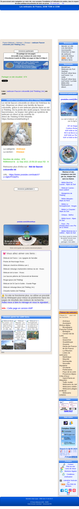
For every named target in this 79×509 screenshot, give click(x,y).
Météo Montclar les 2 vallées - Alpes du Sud (68, 232)
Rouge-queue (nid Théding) (13, 280)
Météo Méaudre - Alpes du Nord (66, 200)
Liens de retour (67, 56)
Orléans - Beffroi (67, 215)
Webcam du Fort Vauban (68, 70)
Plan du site (70, 466)
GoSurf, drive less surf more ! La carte (68, 75)
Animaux (66, 321)
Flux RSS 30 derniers (70, 485)
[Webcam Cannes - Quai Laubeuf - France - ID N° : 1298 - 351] (7, 335)
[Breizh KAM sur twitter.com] (66, 490)
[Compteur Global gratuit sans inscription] (68, 436)
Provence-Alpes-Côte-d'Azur (67, 375)
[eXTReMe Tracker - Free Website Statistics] (66, 423)
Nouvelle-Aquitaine (65, 364)
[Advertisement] (39, 24)
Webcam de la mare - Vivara (13, 273)
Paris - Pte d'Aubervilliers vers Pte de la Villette (67, 225)
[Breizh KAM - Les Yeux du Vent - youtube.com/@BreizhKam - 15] (26, 236)
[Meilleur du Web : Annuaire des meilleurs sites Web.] (64, 409)
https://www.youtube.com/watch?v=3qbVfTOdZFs (21, 175)
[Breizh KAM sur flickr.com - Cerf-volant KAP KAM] (68, 493)
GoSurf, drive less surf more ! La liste (68, 80)
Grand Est (67, 340)
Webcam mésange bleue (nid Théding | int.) (19, 287)
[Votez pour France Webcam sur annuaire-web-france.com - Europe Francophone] (72, 402)
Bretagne (66, 331)
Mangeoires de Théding (65, 194)
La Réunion (67, 351)
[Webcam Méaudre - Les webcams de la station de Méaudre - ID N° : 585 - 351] (20, 325)
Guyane (66, 344)
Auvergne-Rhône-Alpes (65, 324)
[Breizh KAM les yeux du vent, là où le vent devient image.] (68, 155)
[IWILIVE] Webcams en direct (66, 85)
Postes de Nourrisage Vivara (13, 262)
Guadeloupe (68, 342)
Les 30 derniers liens (66, 59)
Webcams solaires (65, 394)
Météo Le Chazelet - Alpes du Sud (67, 210)
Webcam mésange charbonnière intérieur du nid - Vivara (23, 269)
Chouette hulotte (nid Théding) (14, 291)
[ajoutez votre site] (68, 411)
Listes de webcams (64, 354)
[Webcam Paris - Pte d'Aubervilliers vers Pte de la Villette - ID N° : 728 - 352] (20, 345)
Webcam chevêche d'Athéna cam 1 (16, 265)
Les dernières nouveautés (67, 49)
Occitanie (66, 368)
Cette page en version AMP (20, 308)
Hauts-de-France (70, 346)
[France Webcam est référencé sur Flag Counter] (68, 453)
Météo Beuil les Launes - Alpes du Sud (67, 183)
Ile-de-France (68, 348)
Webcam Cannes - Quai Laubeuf (67, 189)
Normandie (67, 361)
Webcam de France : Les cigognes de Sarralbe (20, 258)
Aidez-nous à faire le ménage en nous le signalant (25, 302)
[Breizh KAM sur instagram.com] (70, 490)
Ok (63, 3)
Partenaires (67, 370)
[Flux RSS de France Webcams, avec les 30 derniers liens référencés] (63, 58)
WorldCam (65, 67)
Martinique (67, 357)
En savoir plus (54, 3)
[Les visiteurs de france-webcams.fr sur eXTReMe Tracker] (71, 423)
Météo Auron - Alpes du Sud (67, 219)
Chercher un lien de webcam (68, 53)
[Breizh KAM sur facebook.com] (62, 490)
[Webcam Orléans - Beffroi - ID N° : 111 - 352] (7, 345)
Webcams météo (70, 387)
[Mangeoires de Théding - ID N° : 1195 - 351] (33, 335)
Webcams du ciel (70, 384)
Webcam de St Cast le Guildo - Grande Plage (19, 283)
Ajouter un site (67, 46)
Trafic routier (68, 382)
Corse (65, 338)
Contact (70, 464)
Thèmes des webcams (68, 312)
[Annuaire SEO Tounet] (72, 409)
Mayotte (66, 359)
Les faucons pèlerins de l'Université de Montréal (20, 276)
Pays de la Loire (69, 372)
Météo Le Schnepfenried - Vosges (68, 205)
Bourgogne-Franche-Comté (65, 328)
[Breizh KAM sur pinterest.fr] (74, 490)
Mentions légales (71, 471)
